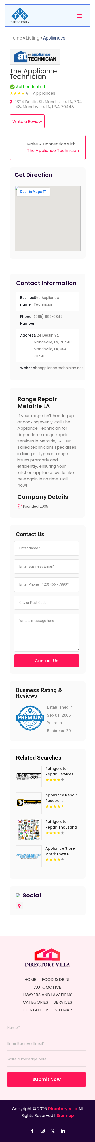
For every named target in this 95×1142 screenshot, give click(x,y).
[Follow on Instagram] (43, 1131)
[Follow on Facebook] (32, 1131)
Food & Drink (56, 980)
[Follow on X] (53, 1131)
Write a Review (27, 121)
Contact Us (46, 661)
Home (16, 38)
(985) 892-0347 (48, 316)
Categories (35, 1003)
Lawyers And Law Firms (47, 995)
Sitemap (63, 1010)
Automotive (47, 988)
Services (63, 1003)
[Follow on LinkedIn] (63, 1131)
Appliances (54, 38)
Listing (32, 38)
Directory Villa (62, 1109)
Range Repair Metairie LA (37, 402)
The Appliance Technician (53, 150)
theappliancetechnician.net (58, 367)
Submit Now (46, 1079)
